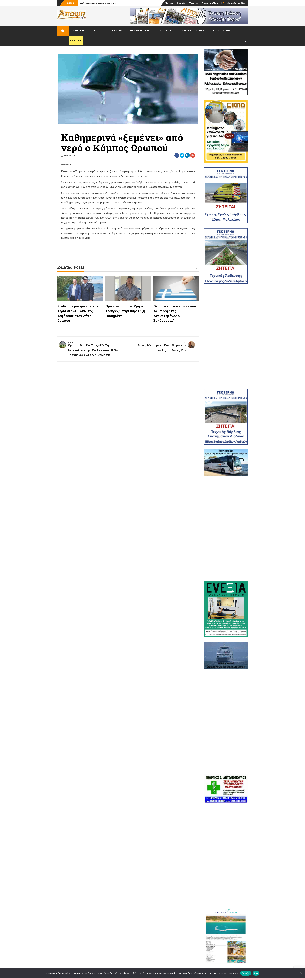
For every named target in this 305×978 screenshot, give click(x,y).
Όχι (256, 973)
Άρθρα (76, 30)
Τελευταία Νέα (210, 3)
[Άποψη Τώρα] (63, 31)
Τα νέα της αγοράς (193, 30)
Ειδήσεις (163, 30)
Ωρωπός (181, 3)
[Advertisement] (226, 336)
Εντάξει (246, 973)
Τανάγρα (193, 3)
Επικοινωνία (222, 30)
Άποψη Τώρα (86, 3)
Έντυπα (169, 3)
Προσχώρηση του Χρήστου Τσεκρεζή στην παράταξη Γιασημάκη (126, 311)
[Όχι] (301, 973)
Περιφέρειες (138, 30)
